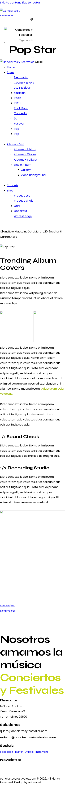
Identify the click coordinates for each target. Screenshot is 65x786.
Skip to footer (31, 3)
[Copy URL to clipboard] (18, 241)
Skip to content (10, 3)
